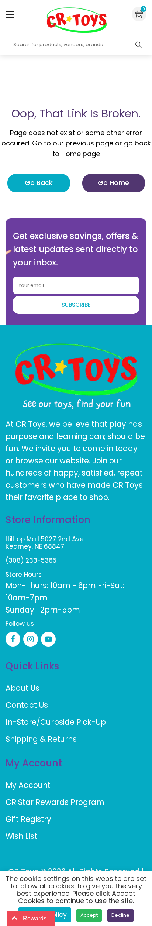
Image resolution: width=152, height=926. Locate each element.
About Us (22, 688)
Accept (89, 915)
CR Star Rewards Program (55, 802)
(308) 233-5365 (31, 560)
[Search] (138, 45)
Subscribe (76, 305)
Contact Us (27, 705)
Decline (120, 915)
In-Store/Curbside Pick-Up (56, 722)
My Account (28, 785)
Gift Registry (28, 819)
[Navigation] (10, 14)
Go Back (39, 182)
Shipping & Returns (41, 739)
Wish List (21, 836)
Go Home (113, 182)
